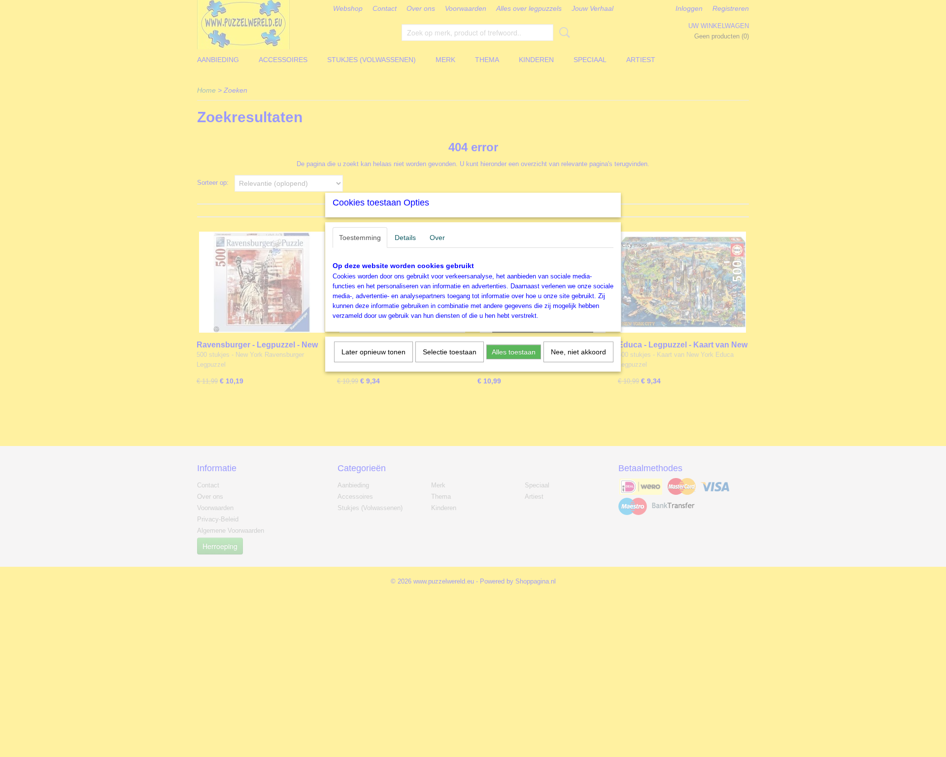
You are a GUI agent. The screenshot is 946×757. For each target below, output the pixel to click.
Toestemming (360, 237)
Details (405, 237)
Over (437, 237)
